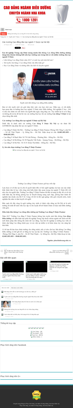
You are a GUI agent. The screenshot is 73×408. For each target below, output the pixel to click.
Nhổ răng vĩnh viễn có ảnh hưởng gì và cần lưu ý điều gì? (20, 291)
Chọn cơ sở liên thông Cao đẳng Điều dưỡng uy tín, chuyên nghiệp (59, 251)
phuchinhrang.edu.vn (62, 240)
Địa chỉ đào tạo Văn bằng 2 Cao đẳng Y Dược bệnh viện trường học (13, 251)
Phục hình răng (30, 403)
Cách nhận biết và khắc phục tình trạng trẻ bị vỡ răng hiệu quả (21, 314)
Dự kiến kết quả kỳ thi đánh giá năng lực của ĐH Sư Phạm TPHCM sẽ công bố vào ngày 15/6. (58, 266)
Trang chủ (3, 37)
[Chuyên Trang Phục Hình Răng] (36, 13)
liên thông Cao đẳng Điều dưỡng (51, 53)
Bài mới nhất (5, 288)
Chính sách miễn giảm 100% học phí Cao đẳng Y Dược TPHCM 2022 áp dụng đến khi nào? (36, 275)
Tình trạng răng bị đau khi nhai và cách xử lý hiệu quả (27, 301)
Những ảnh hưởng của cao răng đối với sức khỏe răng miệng (23, 33)
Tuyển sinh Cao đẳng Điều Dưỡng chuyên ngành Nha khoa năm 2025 (12, 275)
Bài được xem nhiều (17, 288)
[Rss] (36, 401)
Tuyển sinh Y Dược (14, 37)
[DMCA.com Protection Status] (36, 395)
